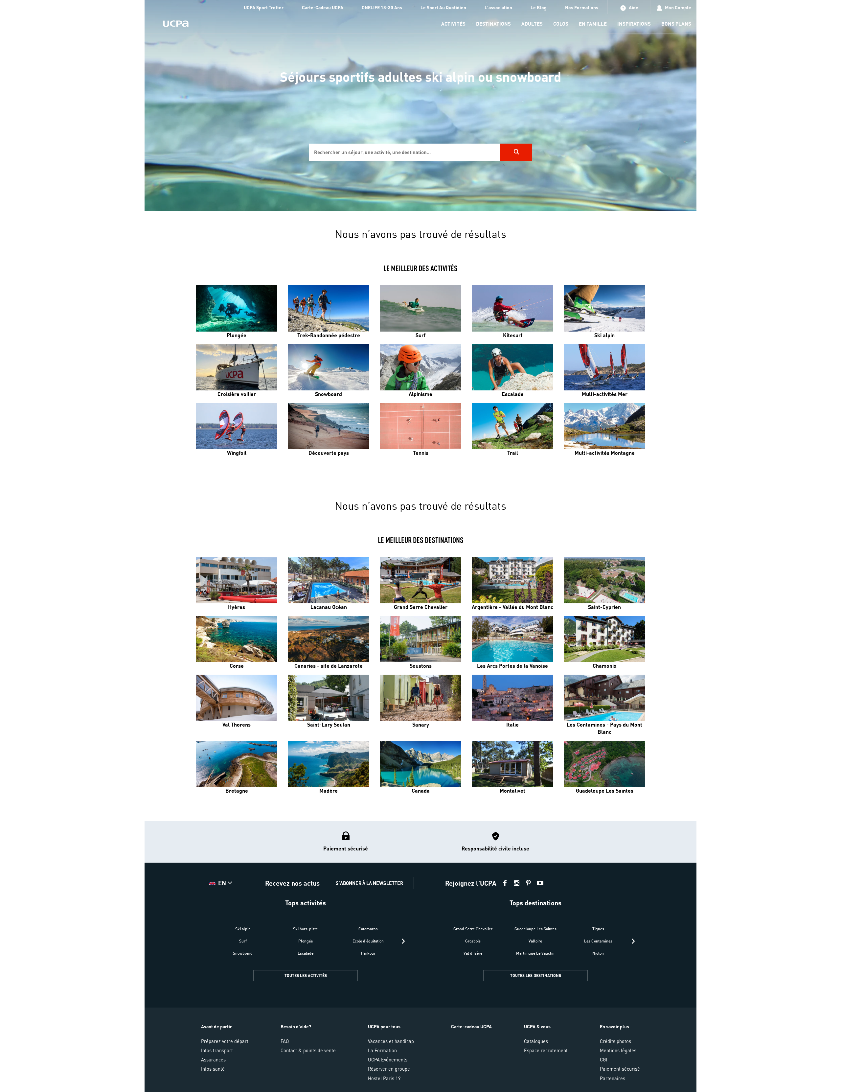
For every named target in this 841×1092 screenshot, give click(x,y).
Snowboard (243, 953)
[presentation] (403, 941)
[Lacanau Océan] (328, 580)
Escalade (305, 953)
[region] (420, 105)
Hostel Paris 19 (384, 1078)
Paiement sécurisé (620, 1069)
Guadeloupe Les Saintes (535, 928)
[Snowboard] (328, 367)
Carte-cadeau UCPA (471, 1026)
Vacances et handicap (391, 1041)
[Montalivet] (512, 764)
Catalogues (536, 1041)
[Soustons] (420, 639)
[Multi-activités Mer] (604, 367)
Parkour (368, 953)
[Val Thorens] (236, 698)
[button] (420, 956)
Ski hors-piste (305, 928)
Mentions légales (618, 1050)
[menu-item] (453, 24)
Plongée (305, 941)
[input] (404, 152)
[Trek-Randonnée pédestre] (328, 308)
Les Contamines (598, 941)
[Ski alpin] (604, 308)
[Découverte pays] (328, 426)
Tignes (598, 928)
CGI (603, 1059)
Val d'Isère (473, 953)
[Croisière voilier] (236, 367)
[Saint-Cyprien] (604, 580)
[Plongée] (236, 308)
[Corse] (236, 639)
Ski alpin (243, 928)
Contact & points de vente (308, 1050)
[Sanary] (420, 698)
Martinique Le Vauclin (535, 953)
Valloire (535, 941)
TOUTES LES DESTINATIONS (535, 975)
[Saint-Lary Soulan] (328, 698)
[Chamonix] (604, 639)
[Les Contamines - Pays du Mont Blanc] (604, 698)
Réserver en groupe (389, 1069)
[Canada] (420, 764)
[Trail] (512, 426)
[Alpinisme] (420, 367)
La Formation (382, 1050)
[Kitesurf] (512, 308)
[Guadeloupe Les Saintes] (604, 764)
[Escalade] (512, 367)
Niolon (598, 953)
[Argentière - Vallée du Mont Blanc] (512, 580)
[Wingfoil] (236, 426)
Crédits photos (615, 1041)
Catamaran (368, 928)
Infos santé (213, 1069)
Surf (243, 941)
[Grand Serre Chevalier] (420, 580)
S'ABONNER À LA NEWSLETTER (369, 883)
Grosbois (473, 941)
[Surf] (420, 308)
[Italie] (512, 698)
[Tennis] (420, 426)
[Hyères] (236, 580)
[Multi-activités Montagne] (604, 426)
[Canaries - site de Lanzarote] (328, 639)
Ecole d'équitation (368, 941)
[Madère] (328, 764)
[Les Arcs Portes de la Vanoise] (512, 639)
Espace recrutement (546, 1050)
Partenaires (612, 1078)
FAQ (285, 1041)
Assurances (213, 1059)
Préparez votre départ (224, 1041)
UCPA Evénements (387, 1059)
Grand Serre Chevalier (472, 928)
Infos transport (217, 1050)
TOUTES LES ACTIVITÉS (305, 975)
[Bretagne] (236, 764)
